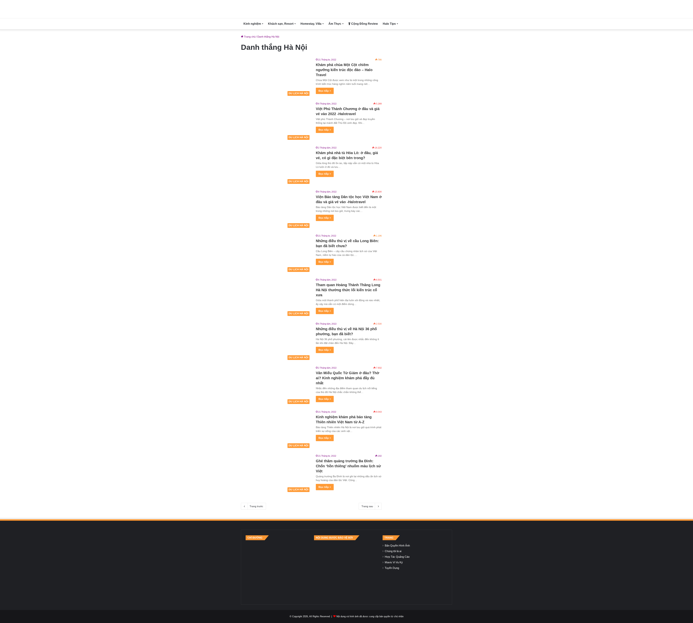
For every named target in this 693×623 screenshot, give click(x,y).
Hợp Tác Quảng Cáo (397, 556)
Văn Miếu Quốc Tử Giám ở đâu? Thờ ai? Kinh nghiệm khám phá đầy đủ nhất (347, 378)
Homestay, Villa (310, 23)
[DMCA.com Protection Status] (346, 570)
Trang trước (256, 506)
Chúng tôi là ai (393, 551)
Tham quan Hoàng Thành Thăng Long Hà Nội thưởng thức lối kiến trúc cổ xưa (348, 290)
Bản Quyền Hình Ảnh (397, 545)
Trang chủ (249, 36)
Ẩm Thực (334, 23)
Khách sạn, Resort (280, 23)
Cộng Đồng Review (364, 23)
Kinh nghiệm (252, 23)
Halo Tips (389, 23)
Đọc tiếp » (325, 90)
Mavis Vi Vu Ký (394, 562)
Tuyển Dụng (392, 568)
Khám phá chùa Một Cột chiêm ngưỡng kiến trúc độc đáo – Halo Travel (344, 70)
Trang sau (367, 506)
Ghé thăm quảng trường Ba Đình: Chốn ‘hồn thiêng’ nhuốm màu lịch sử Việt (348, 466)
